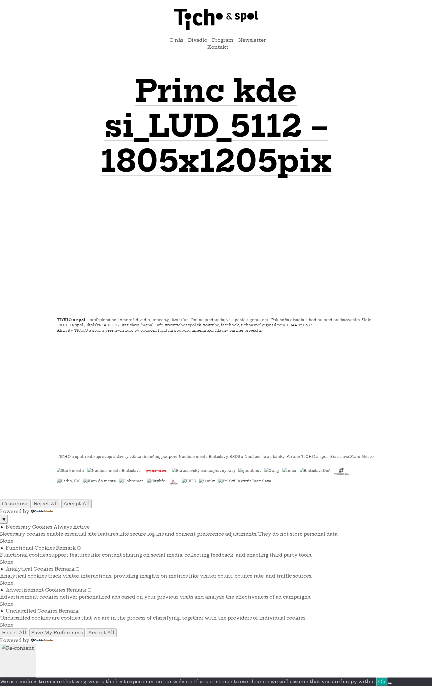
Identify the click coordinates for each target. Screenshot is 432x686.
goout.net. (259, 320)
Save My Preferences (57, 633)
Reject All (46, 504)
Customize (15, 504)
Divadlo (197, 40)
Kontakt (217, 47)
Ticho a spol (216, 19)
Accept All (76, 504)
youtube (211, 325)
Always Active (72, 527)
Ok (382, 682)
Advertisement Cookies (35, 590)
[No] (390, 683)
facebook (230, 325)
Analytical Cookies (30, 569)
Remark (66, 548)
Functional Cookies (30, 548)
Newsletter (252, 40)
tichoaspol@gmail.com (263, 325)
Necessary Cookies (29, 527)
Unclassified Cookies (32, 611)
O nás (176, 40)
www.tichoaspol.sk (183, 325)
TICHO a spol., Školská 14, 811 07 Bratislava (98, 325)
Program (223, 40)
